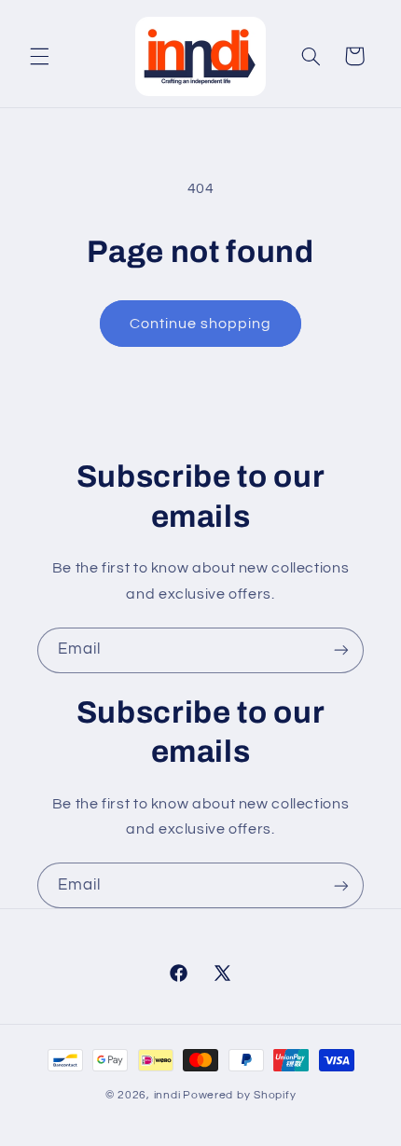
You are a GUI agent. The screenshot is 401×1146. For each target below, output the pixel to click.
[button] (39, 56)
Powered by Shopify (239, 1095)
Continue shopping (201, 323)
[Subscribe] (341, 650)
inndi (167, 1095)
